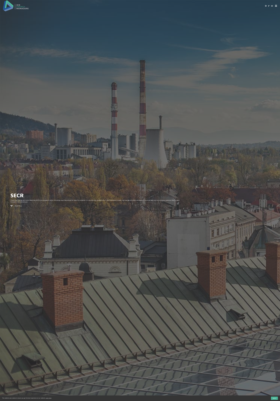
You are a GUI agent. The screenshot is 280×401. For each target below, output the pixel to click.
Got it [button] (274, 398)
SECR (259, 5)
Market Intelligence (238, 5)
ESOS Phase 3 (251, 5)
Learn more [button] (48, 398)
